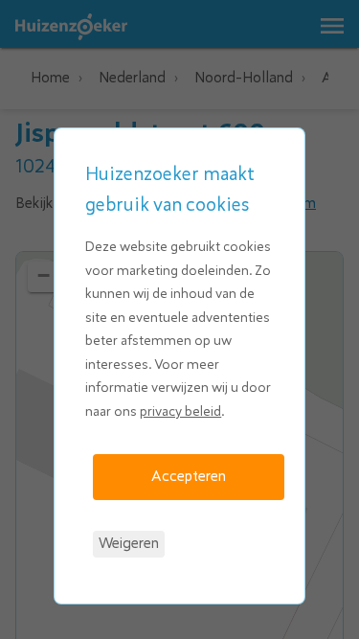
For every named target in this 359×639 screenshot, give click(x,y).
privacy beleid (180, 411)
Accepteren (188, 476)
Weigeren (129, 543)
